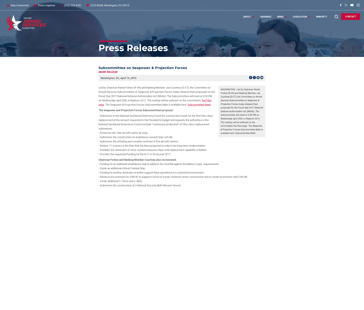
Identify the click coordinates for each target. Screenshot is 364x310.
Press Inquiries (46, 5)
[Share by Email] (261, 78)
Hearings (265, 17)
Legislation (300, 17)
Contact (350, 16)
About (247, 17)
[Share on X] (254, 78)
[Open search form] (336, 17)
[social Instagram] (358, 5)
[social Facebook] (341, 5)
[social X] (346, 5)
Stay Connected (20, 5)
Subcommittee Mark (199, 104)
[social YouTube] (351, 5)
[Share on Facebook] (250, 78)
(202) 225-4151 (72, 5)
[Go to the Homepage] (26, 23)
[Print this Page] (258, 78)
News (280, 17)
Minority (321, 17)
